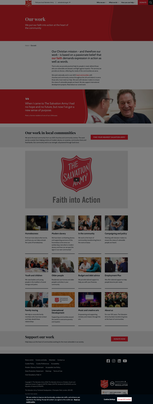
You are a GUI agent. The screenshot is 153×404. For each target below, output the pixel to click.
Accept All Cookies (124, 399)
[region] (76, 399)
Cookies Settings (109, 399)
